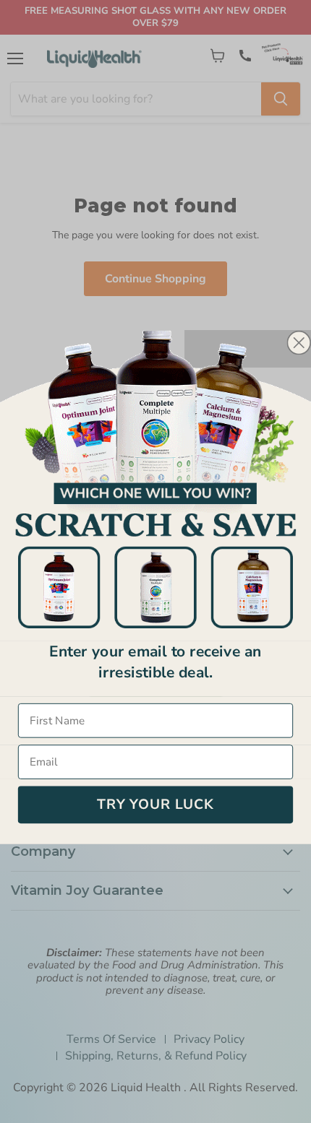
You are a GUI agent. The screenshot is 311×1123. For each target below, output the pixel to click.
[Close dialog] (299, 343)
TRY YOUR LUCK (155, 804)
